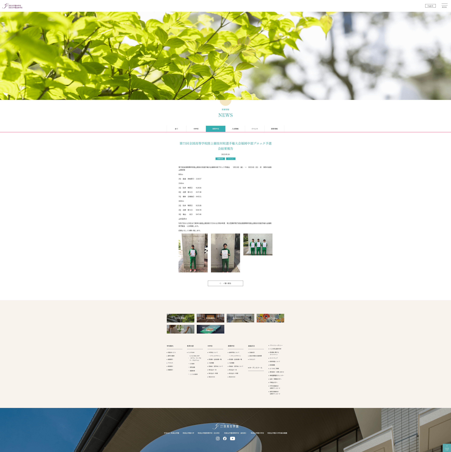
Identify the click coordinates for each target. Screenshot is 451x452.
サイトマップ (274, 358)
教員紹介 (170, 366)
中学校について (213, 352)
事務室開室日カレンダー (277, 375)
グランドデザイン (215, 356)
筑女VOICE (212, 377)
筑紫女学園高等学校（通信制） (235, 433)
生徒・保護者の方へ (275, 379)
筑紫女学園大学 (188, 433)
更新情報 (274, 129)
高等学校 (215, 129)
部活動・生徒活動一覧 (215, 359)
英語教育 (192, 371)
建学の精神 (171, 356)
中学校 (196, 129)
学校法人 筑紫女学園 (171, 433)
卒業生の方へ (274, 382)
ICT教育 (192, 364)
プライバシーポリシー (276, 345)
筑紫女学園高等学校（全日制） (209, 433)
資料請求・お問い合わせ (277, 372)
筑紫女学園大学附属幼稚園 (277, 433)
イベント (254, 129)
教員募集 (272, 365)
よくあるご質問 (274, 368)
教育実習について (275, 361)
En (430, 6)
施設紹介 (170, 359)
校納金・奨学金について (216, 366)
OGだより (252, 359)
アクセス (170, 363)
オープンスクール (255, 367)
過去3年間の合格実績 (255, 356)
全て (176, 129)
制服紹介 (170, 370)
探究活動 (192, 367)
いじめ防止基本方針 (275, 349)
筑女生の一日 (212, 370)
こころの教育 (194, 374)
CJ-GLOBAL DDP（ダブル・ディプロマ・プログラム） (195, 358)
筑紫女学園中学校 (257, 433)
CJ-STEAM (191, 352)
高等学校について (234, 352)
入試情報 (235, 129)
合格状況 (252, 352)
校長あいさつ (172, 352)
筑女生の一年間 (213, 373)
